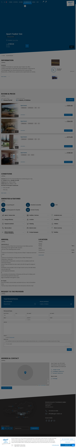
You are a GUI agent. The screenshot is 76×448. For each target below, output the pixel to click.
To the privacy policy (55, 445)
